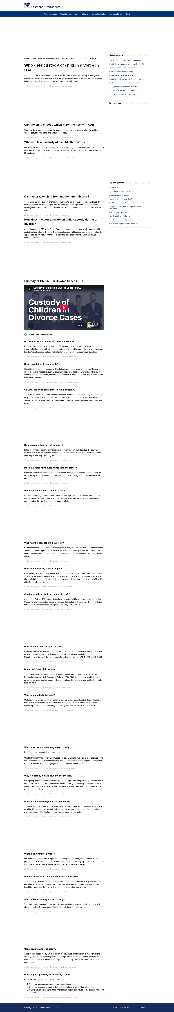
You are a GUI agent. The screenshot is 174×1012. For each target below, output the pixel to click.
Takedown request (33, 86)
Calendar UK (144, 1008)
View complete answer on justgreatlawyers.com (59, 710)
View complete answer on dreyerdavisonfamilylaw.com (61, 382)
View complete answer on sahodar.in (55, 215)
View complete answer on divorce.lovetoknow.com (60, 997)
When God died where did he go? (121, 71)
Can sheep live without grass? (120, 220)
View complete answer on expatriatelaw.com (58, 86)
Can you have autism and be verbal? (122, 90)
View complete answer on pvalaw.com (56, 912)
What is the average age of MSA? (121, 75)
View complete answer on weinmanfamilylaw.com (59, 768)
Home (26, 58)
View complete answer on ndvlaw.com (56, 561)
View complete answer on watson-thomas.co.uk (59, 408)
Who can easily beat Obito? (119, 212)
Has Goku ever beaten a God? (120, 199)
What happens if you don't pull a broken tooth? (126, 203)
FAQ (128, 14)
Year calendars (50, 14)
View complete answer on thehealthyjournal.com (59, 892)
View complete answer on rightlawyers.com (57, 794)
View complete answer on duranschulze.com (58, 242)
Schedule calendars (68, 14)
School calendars (99, 14)
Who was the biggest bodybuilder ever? (123, 224)
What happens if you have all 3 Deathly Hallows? (127, 79)
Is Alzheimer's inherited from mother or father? (126, 60)
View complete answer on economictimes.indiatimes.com (62, 158)
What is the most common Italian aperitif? (124, 83)
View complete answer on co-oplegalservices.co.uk (60, 357)
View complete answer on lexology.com (56, 687)
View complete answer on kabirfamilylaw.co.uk (59, 817)
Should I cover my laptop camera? (122, 68)
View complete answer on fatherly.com (56, 506)
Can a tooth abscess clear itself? (121, 191)
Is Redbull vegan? (115, 188)
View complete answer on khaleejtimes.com (58, 137)
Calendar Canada (127, 1008)
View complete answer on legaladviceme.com (58, 662)
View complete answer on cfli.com (54, 869)
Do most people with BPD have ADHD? (123, 94)
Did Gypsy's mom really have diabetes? (123, 87)
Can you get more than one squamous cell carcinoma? (125, 207)
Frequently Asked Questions (45, 58)
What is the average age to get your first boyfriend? (128, 64)
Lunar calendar (116, 14)
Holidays (84, 14)
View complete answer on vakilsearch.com (57, 460)
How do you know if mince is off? (121, 216)
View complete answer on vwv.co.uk (55, 483)
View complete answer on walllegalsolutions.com (59, 967)
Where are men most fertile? (119, 195)
